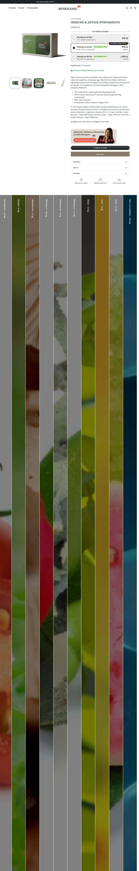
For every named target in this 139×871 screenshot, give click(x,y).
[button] (127, 8)
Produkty (12, 8)
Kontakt (21, 8)
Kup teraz (100, 154)
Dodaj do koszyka (100, 148)
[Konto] (131, 8)
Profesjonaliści (32, 8)
